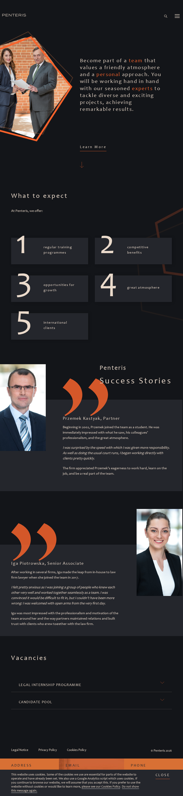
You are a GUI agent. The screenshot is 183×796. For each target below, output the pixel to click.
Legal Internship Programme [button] (50, 684)
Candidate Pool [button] (35, 702)
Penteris (159, 750)
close (163, 775)
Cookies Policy (76, 750)
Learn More (93, 147)
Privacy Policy (47, 750)
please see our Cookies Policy (101, 786)
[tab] (91, 684)
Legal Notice (19, 750)
